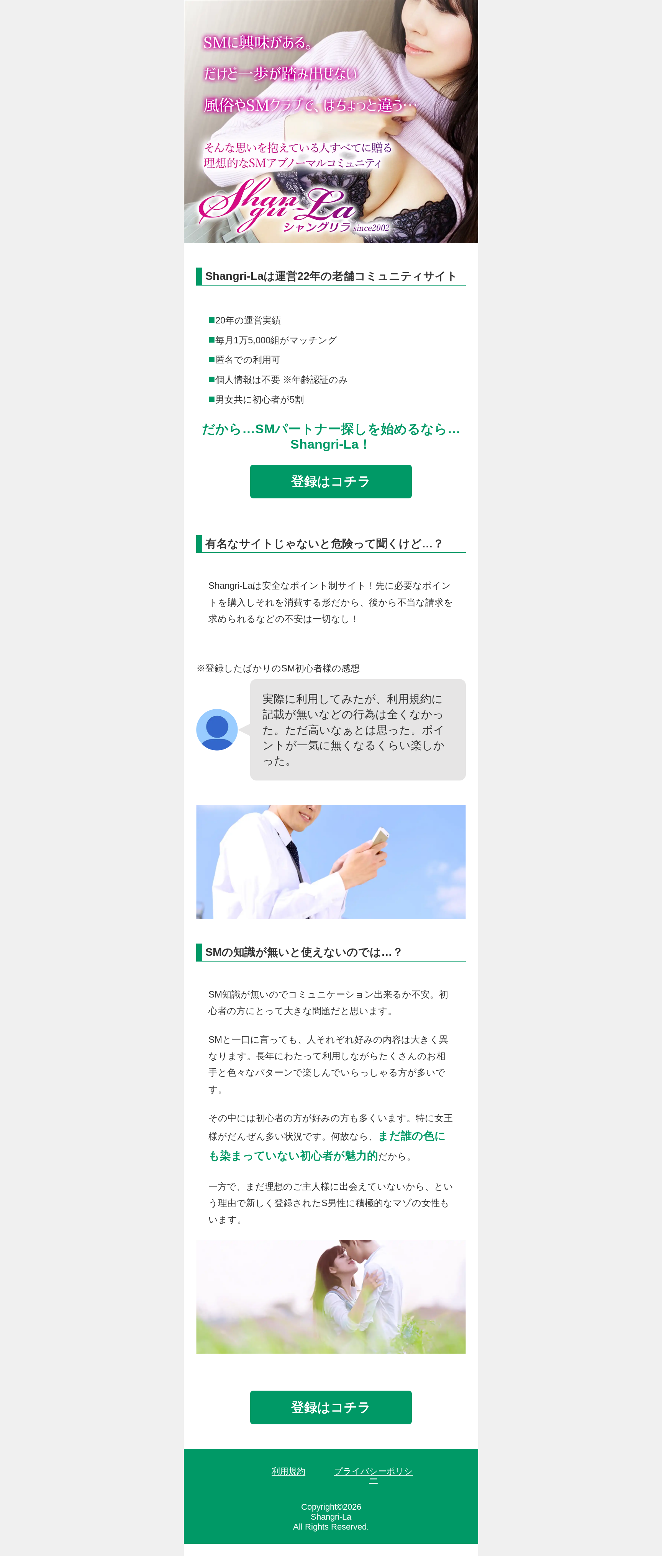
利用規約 (288, 1471)
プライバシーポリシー (373, 1475)
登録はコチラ (331, 481)
